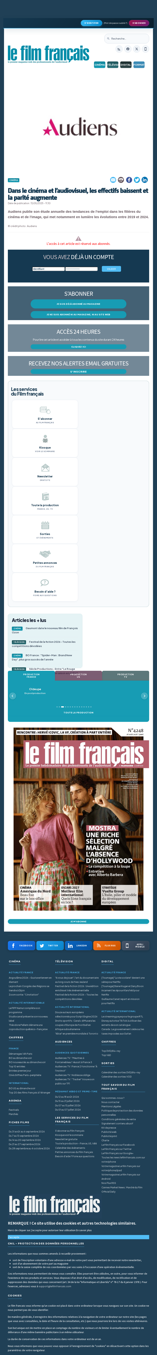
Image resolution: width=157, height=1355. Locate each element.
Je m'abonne (78, 921)
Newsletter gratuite (66, 1139)
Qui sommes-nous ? (112, 1098)
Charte (105, 1140)
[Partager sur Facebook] (129, 180)
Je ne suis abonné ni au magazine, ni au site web (78, 314)
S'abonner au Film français (69, 1130)
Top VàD (106, 1055)
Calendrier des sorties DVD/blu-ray (120, 1072)
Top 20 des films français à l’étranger (29, 1092)
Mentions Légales (111, 1106)
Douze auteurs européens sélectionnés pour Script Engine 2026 (76, 1014)
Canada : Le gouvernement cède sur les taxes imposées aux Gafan (122, 1031)
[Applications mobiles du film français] (145, 49)
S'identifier (91, 23)
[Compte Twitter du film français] (136, 49)
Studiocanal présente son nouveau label (28, 1018)
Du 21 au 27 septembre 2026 (24, 1144)
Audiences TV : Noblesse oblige (72, 1075)
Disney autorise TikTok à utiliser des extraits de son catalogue (121, 1022)
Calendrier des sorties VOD (116, 1076)
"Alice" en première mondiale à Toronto (76, 1033)
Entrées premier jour (20, 1070)
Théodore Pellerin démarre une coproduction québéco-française (28, 1027)
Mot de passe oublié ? (115, 23)
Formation (139, 64)
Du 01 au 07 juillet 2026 (68, 1109)
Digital (126, 64)
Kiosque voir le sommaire (69, 1135)
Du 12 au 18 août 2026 (67, 1096)
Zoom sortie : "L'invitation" (24, 994)
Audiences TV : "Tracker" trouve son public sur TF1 (74, 1081)
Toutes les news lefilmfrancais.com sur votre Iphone (123, 1159)
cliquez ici (78, 346)
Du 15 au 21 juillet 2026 (67, 1101)
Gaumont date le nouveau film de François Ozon (45, 630)
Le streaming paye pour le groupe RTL (122, 1016)
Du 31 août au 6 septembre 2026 (27, 1131)
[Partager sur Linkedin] (144, 180)
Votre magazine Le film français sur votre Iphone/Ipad (120, 1168)
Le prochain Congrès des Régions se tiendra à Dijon (29, 988)
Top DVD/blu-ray (110, 1050)
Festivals (14, 1109)
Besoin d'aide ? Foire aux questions (74, 1156)
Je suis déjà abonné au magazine (78, 304)
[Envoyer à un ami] (113, 180)
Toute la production (78, 712)
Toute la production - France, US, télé (76, 1143)
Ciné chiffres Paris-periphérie (25, 1075)
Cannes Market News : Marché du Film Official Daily (121, 1189)
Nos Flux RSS (108, 1183)
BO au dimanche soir (20, 1058)
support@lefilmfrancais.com (55, 1286)
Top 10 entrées (17, 1066)
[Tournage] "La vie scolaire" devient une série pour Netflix (123, 979)
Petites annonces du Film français (74, 1152)
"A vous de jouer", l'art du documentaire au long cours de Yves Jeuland (77, 979)
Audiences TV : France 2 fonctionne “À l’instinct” (76, 1068)
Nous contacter (110, 1102)
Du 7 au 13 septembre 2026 (24, 1135)
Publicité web (109, 1132)
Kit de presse (108, 1127)
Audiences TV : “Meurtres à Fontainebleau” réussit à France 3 (73, 1060)
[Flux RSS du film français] (119, 49)
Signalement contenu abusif (117, 1123)
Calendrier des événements (70, 1147)
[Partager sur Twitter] (136, 180)
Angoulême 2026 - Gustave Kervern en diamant (30, 979)
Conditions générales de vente (118, 1119)
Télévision (113, 64)
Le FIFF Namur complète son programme (24, 1010)
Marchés (13, 1114)
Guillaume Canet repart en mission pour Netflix (120, 1001)
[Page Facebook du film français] (128, 49)
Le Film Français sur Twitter (116, 1149)
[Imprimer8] (121, 180)
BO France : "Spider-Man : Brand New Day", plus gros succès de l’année (42, 657)
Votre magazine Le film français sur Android (120, 1176)
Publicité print (109, 1136)
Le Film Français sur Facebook (118, 1144)
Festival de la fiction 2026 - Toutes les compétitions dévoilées (43, 644)
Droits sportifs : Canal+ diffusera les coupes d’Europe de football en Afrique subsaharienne (75, 1025)
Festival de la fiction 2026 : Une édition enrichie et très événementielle (76, 988)
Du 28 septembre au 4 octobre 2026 (29, 1148)
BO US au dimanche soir (22, 1088)
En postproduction (35, 691)
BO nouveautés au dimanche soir (27, 1062)
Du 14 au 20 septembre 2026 (25, 1140)
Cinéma (100, 64)
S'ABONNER (139, 23)
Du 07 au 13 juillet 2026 (68, 1105)
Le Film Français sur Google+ (117, 1153)
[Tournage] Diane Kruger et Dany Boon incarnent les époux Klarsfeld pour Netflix (122, 990)
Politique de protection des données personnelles (122, 1112)
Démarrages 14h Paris (20, 1053)
